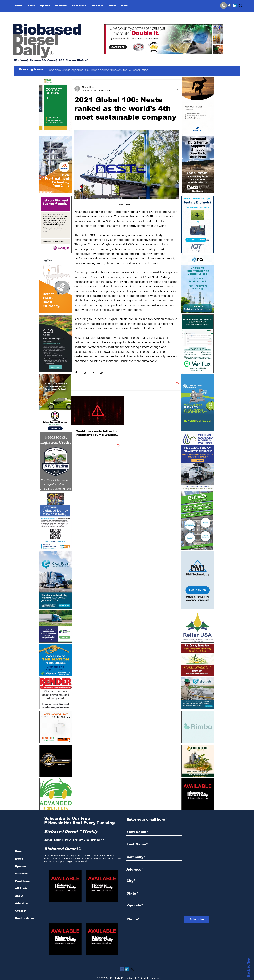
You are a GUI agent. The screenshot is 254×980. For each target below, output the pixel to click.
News (19, 858)
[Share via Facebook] (76, 372)
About (19, 895)
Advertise (22, 903)
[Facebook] (229, 5)
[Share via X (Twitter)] (84, 372)
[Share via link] (101, 372)
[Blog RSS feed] (223, 5)
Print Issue (22, 880)
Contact (20, 910)
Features (21, 873)
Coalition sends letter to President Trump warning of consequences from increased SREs (97, 433)
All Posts (21, 888)
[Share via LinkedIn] (93, 372)
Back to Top (248, 967)
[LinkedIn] (235, 5)
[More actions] (177, 89)
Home (19, 851)
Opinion (20, 866)
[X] (240, 5)
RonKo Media (24, 918)
